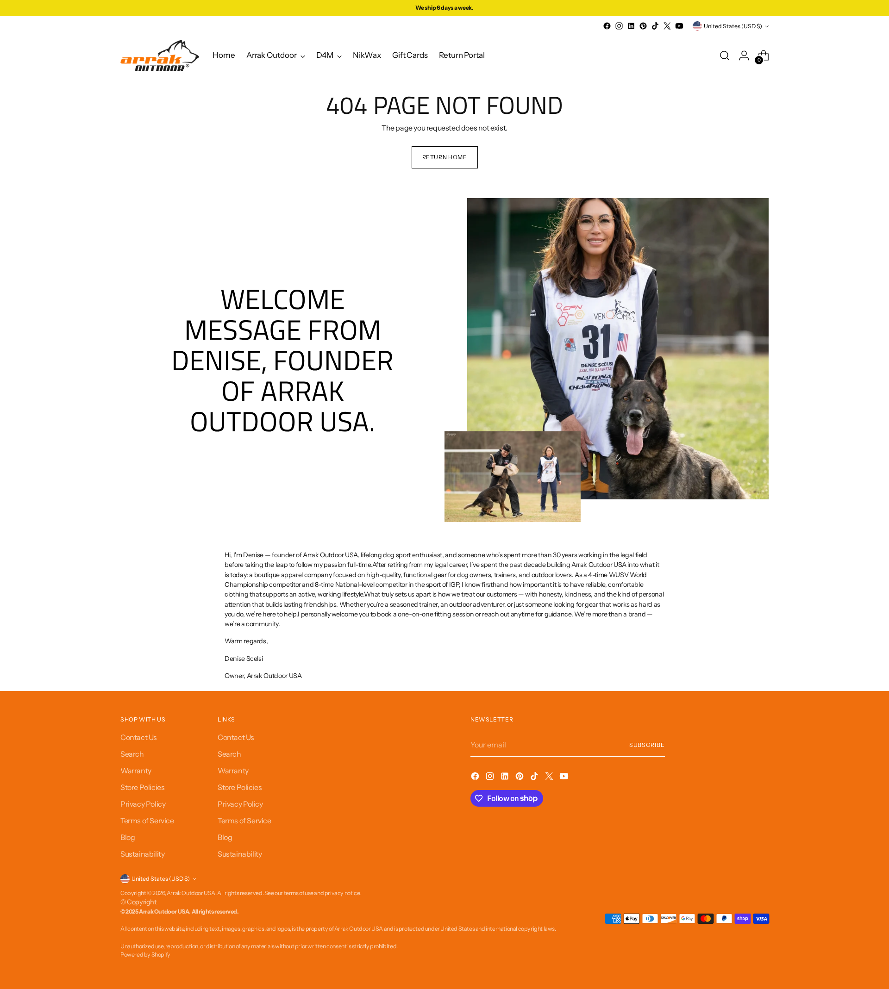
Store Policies (142, 787)
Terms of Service (147, 820)
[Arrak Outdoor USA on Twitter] (667, 26)
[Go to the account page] (744, 55)
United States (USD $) (733, 26)
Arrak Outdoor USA (191, 892)
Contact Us (138, 737)
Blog (127, 837)
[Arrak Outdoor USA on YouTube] (679, 26)
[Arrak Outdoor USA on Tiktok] (655, 26)
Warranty (135, 770)
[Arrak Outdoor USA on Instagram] (619, 26)
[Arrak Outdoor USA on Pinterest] (643, 26)
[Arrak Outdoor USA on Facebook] (607, 26)
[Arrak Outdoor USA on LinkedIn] (631, 26)
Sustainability (142, 853)
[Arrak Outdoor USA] (159, 55)
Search (132, 754)
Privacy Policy (142, 804)
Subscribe (647, 744)
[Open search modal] (724, 55)
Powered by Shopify (145, 954)
